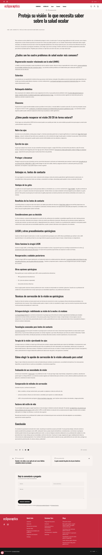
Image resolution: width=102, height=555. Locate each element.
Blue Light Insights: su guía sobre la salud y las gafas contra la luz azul (69, 525)
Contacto (47, 524)
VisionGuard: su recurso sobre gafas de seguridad (69, 537)
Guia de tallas (30, 528)
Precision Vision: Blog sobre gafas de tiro (69, 543)
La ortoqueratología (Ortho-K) (22, 315)
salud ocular (31, 374)
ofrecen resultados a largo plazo (44, 398)
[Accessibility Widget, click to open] (2, 552)
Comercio (29, 521)
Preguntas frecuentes (50, 521)
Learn (11, 29)
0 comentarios (85, 449)
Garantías (47, 534)
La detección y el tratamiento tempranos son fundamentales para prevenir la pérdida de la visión (51, 108)
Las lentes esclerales (20, 330)
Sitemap (28, 537)
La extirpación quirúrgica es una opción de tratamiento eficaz (64, 81)
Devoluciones (48, 530)
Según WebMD (71, 189)
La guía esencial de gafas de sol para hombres (67, 461)
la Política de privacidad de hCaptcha (42, 505)
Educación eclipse (67, 521)
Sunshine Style (16, 29)
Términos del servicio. (55, 505)
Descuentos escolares (32, 526)
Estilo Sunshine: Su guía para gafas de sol (69, 533)
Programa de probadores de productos (33, 531)
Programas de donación (32, 534)
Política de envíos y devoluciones (49, 527)
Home (8, 29)
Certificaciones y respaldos (51, 532)
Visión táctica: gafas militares (69, 540)
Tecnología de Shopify (15, 551)
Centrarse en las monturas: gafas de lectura (69, 529)
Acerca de (29, 524)
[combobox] (95, 1)
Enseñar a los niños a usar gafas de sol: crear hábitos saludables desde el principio (30, 462)
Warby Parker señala (64, 204)
